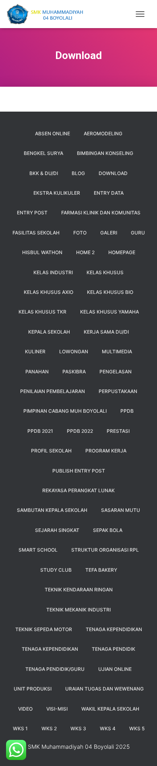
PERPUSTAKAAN (118, 391)
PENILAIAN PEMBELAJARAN (52, 391)
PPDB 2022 (80, 431)
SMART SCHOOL (38, 550)
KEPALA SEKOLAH (49, 332)
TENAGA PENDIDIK (113, 649)
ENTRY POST (32, 213)
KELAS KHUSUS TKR (42, 312)
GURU (138, 233)
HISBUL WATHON (42, 252)
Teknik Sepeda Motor (43, 629)
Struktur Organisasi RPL (105, 550)
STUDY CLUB (56, 570)
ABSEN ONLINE (52, 133)
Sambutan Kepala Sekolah (52, 510)
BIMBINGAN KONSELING (105, 153)
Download (113, 173)
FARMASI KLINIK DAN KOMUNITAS (100, 213)
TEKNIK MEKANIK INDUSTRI (78, 610)
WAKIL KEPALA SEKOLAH (110, 709)
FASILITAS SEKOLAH (36, 233)
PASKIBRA (74, 372)
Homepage (121, 252)
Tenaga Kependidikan (50, 649)
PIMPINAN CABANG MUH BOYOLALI (65, 411)
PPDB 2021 (40, 431)
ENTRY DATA (109, 193)
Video (25, 709)
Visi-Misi (57, 709)
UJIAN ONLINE (115, 669)
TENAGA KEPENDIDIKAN (114, 629)
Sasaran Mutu (120, 510)
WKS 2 (49, 728)
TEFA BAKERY (101, 570)
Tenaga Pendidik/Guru (55, 669)
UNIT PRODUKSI (33, 689)
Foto (80, 233)
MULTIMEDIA (117, 351)
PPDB (127, 411)
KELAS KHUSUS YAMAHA (109, 312)
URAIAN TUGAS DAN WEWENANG (104, 689)
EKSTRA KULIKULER (56, 193)
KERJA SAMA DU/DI (106, 332)
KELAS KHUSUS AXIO (48, 292)
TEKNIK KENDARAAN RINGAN (79, 590)
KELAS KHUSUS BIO (110, 292)
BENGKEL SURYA (43, 153)
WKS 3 (78, 728)
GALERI (108, 233)
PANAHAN (37, 372)
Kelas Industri (53, 272)
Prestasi (118, 431)
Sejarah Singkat (57, 530)
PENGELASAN (115, 372)
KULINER (35, 351)
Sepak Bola (107, 530)
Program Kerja (105, 451)
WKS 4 (108, 728)
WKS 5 (137, 728)
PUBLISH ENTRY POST (78, 471)
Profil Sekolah (51, 451)
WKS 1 (20, 728)
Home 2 (85, 252)
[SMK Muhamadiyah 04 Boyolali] (47, 14)
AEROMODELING (103, 133)
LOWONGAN (73, 351)
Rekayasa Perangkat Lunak (78, 490)
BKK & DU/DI (43, 173)
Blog (78, 173)
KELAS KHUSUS (105, 272)
